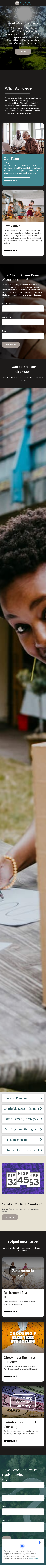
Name (4, 1480)
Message (5, 1520)
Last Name (6, 317)
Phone (4, 1507)
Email (4, 331)
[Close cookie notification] (41, 1542)
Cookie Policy (33, 1559)
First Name (6, 303)
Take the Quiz (10, 344)
